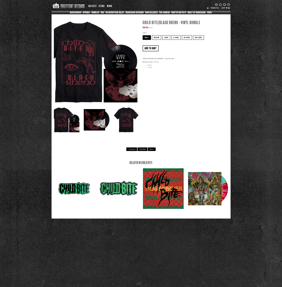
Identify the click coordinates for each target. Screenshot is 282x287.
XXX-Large (198, 37)
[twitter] (224, 4)
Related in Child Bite (141, 163)
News (109, 6)
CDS (102, 12)
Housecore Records (135, 12)
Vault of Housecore (197, 12)
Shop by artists (178, 12)
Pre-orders (164, 12)
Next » (151, 149)
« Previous (131, 149)
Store (102, 6)
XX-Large (187, 37)
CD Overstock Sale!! (115, 12)
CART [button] (225, 8)
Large (166, 37)
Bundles (95, 12)
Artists (92, 6)
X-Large (176, 37)
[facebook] (216, 4)
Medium (156, 37)
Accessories (75, 12)
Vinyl (209, 12)
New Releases (151, 12)
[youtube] (228, 4)
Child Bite (142, 149)
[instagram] (220, 4)
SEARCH (214, 8)
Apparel (86, 12)
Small (147, 37)
